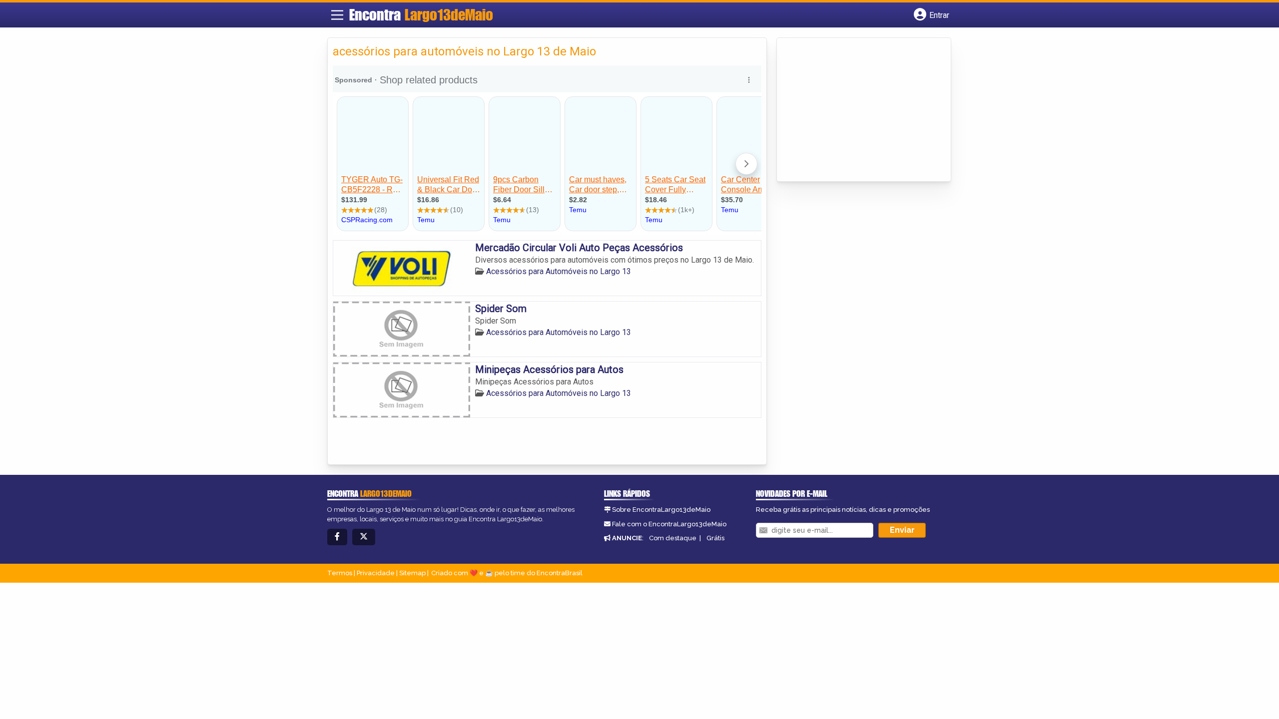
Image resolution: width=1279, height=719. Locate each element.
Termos (339, 573)
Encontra (421, 14)
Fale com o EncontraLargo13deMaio (669, 524)
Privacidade (376, 573)
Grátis (715, 538)
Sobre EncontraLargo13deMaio (661, 509)
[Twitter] (363, 537)
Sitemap (412, 573)
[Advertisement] (857, 110)
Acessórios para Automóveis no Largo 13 (558, 271)
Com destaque (672, 538)
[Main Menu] (337, 15)
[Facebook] (337, 537)
